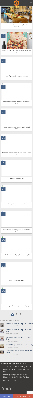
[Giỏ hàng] (31, 3)
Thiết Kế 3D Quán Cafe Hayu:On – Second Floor (19, 330)
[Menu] (2, 3)
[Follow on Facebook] (4, 389)
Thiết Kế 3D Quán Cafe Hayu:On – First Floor (18, 338)
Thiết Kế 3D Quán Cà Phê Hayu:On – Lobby (19, 345)
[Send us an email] (8, 389)
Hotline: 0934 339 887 (23, 396)
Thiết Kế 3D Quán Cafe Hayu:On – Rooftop (19, 324)
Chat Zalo (6, 396)
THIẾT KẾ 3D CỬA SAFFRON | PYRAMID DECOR (19, 352)
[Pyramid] (16, 3)
